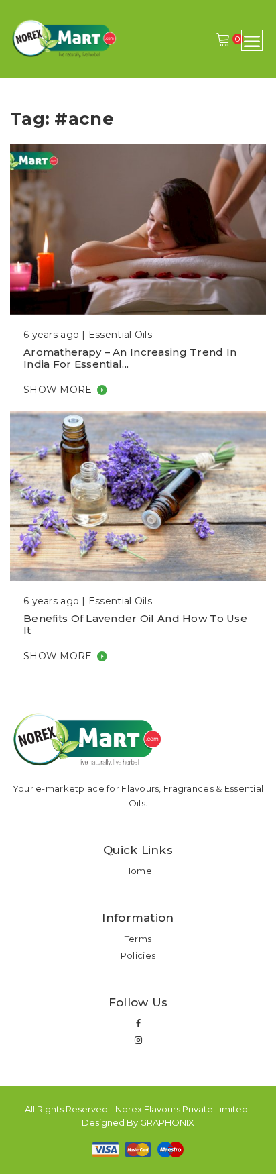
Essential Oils (120, 335)
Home (138, 870)
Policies (138, 955)
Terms (138, 938)
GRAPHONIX (167, 1122)
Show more (57, 390)
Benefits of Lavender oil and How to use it (135, 624)
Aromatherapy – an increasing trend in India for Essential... (129, 357)
